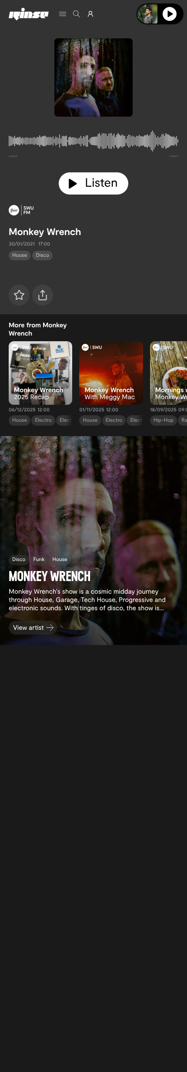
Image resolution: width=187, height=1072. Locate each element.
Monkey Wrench (45, 231)
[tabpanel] (93, 142)
